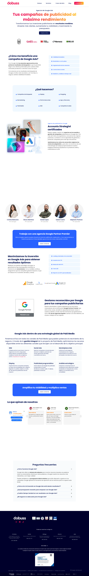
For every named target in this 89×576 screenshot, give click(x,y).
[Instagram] (16, 522)
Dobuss (15, 411)
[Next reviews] (80, 416)
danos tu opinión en (16, 420)
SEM (10, 348)
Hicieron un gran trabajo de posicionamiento (70, 415)
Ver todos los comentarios (16, 417)
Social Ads (38, 348)
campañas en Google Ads (18, 356)
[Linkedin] (19, 522)
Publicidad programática (43, 363)
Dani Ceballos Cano (37, 407)
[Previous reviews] (27, 416)
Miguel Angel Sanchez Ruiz (75, 407)
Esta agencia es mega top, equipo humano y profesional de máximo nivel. (36, 416)
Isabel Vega (53, 407)
